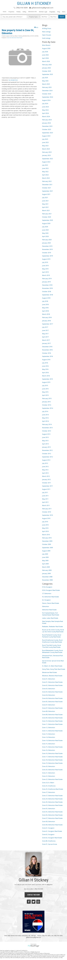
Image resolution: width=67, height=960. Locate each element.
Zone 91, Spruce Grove (49, 844)
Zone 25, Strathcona (48, 786)
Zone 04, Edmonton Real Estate (14, 37)
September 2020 (47, 220)
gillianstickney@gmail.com (33, 937)
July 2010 (45, 522)
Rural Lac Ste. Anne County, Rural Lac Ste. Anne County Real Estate (53, 631)
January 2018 (46, 321)
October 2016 (46, 353)
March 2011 (46, 505)
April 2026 (45, 58)
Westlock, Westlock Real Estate (52, 676)
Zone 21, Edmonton (48, 773)
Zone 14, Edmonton (48, 737)
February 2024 (47, 120)
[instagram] (38, 902)
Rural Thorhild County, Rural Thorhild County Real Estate (51, 646)
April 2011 (45, 502)
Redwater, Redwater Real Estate (52, 626)
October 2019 (46, 253)
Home (4, 11)
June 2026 (45, 55)
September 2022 (47, 159)
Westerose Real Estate (49, 672)
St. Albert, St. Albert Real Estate (52, 666)
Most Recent (46, 45)
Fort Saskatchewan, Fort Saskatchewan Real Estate (50, 614)
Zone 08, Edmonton (48, 711)
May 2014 (45, 418)
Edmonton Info (32, 11)
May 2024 (45, 110)
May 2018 (45, 308)
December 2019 (47, 246)
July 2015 (45, 385)
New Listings (46, 32)
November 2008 (47, 580)
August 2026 (46, 48)
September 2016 (47, 356)
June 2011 (45, 496)
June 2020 (45, 230)
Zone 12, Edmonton (48, 727)
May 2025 (45, 81)
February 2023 (47, 152)
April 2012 (45, 473)
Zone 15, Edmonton (48, 744)
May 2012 (45, 470)
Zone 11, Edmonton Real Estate (52, 724)
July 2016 (45, 363)
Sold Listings (46, 38)
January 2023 (46, 155)
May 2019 (45, 269)
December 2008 (47, 577)
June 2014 (45, 415)
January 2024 (46, 123)
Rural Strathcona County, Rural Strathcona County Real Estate (52, 641)
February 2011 (47, 509)
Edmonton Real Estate (49, 610)
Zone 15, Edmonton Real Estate (52, 747)
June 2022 (45, 168)
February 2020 (47, 240)
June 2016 (45, 366)
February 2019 (47, 279)
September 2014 (47, 408)
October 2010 (46, 512)
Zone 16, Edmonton (48, 750)
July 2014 (45, 411)
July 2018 (45, 301)
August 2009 (46, 551)
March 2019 (46, 275)
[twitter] (33, 902)
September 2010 (47, 515)
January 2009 (46, 573)
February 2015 (47, 398)
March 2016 (46, 376)
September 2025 (47, 74)
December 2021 (47, 185)
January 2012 (46, 479)
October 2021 (46, 188)
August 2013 (46, 434)
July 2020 (45, 227)
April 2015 (45, 395)
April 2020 (45, 236)
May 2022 (45, 172)
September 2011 (47, 486)
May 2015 (45, 392)
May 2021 (45, 204)
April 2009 (45, 564)
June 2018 (45, 304)
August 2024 (46, 100)
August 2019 (46, 259)
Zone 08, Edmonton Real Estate (52, 715)
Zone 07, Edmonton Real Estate (52, 708)
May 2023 (45, 146)
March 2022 (46, 178)
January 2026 (46, 68)
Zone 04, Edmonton (48, 695)
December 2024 (47, 91)
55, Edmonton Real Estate (50, 597)
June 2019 (45, 266)
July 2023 (45, 139)
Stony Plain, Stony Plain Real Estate (53, 669)
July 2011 (45, 492)
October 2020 (46, 217)
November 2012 (47, 450)
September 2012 (47, 457)
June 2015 (45, 389)
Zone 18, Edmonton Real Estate (52, 760)
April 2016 (45, 373)
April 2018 (45, 311)
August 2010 (46, 518)
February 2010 (47, 538)
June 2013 (45, 437)
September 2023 (47, 133)
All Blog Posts (46, 28)
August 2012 (46, 460)
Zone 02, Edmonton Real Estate (52, 685)
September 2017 (47, 324)
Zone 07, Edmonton (48, 705)
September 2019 (47, 256)
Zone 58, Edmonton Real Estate (52, 825)
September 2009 (47, 548)
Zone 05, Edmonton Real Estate (52, 702)
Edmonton (45, 606)
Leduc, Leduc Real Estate (50, 618)
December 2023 (47, 126)
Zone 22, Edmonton (48, 776)
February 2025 (47, 87)
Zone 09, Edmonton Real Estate (52, 718)
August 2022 (46, 162)
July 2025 (45, 78)
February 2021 (47, 214)
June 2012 (45, 467)
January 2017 (46, 343)
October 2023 (46, 129)
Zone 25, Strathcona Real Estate (52, 789)
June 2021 (45, 201)
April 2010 (45, 531)
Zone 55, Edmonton (48, 809)
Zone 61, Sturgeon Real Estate (52, 831)
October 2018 (46, 291)
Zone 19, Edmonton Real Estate (52, 763)
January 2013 (46, 447)
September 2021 (47, 191)
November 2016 (47, 350)
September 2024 (47, 97)
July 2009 (45, 554)
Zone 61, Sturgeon (48, 828)
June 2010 (45, 525)
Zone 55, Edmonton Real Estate (52, 812)
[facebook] (29, 902)
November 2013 (47, 428)
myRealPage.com (33, 946)
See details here (13, 80)
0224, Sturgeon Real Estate (51, 590)
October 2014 (46, 405)
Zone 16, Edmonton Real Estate (52, 753)
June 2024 (45, 107)
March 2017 (46, 340)
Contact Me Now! (33, 895)
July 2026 (45, 52)
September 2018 (47, 295)
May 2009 (45, 561)
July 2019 (45, 262)
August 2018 (46, 298)
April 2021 (45, 207)
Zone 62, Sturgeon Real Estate (52, 838)
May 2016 (45, 369)
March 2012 (46, 476)
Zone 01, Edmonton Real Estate (52, 682)
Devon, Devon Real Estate (50, 603)
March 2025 (46, 84)
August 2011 (46, 489)
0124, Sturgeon (47, 587)
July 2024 (45, 104)
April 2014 (45, 421)
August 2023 (46, 136)
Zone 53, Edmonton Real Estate (52, 805)
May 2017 (45, 334)
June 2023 (45, 142)
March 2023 (46, 149)
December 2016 (47, 347)
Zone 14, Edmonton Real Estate (52, 740)
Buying (18, 11)
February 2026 (47, 65)
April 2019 (45, 272)
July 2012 (45, 463)
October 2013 (46, 431)
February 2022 (47, 181)
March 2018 (46, 314)
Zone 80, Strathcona (48, 841)
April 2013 (45, 444)
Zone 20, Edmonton (48, 766)
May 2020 (45, 233)
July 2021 (45, 197)
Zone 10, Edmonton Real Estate (52, 721)
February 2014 (47, 424)
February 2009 (47, 570)
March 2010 (46, 535)
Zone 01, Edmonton (48, 679)
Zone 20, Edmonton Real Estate (52, 770)
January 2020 (46, 243)
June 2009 (45, 557)
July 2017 (45, 327)
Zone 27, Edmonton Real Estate (52, 796)
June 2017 (45, 330)
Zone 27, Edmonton (48, 792)
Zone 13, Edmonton (48, 734)
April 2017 (45, 337)
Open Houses (46, 35)
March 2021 (46, 210)
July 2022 (45, 165)
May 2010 (45, 528)
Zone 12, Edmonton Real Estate (52, 731)
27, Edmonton (46, 593)
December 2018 (47, 285)
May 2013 (45, 441)
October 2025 (46, 71)
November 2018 (47, 288)
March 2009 (46, 567)
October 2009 (46, 544)
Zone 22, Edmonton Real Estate (52, 779)
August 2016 (46, 360)
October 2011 (46, 483)
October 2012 (46, 454)
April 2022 (45, 175)
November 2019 (47, 249)
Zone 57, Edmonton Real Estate (52, 818)
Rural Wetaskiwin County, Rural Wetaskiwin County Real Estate (52, 651)
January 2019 (46, 282)
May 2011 (45, 499)
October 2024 (46, 94)
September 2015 (47, 379)
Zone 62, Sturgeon (48, 834)
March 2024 (46, 116)
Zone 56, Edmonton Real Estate (52, 815)
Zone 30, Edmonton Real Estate (52, 802)
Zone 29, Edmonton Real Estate (52, 799)
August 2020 (46, 223)
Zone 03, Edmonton (48, 689)
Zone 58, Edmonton (48, 821)
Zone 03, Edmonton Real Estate (52, 692)
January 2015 (46, 402)
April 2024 (45, 113)
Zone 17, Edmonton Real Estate (52, 757)
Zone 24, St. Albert (48, 783)
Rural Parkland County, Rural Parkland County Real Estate (51, 636)
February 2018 (47, 317)
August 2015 (46, 382)
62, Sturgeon (46, 600)
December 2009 (47, 541)
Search (62, 16)
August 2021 (46, 194)
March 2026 (46, 61)
